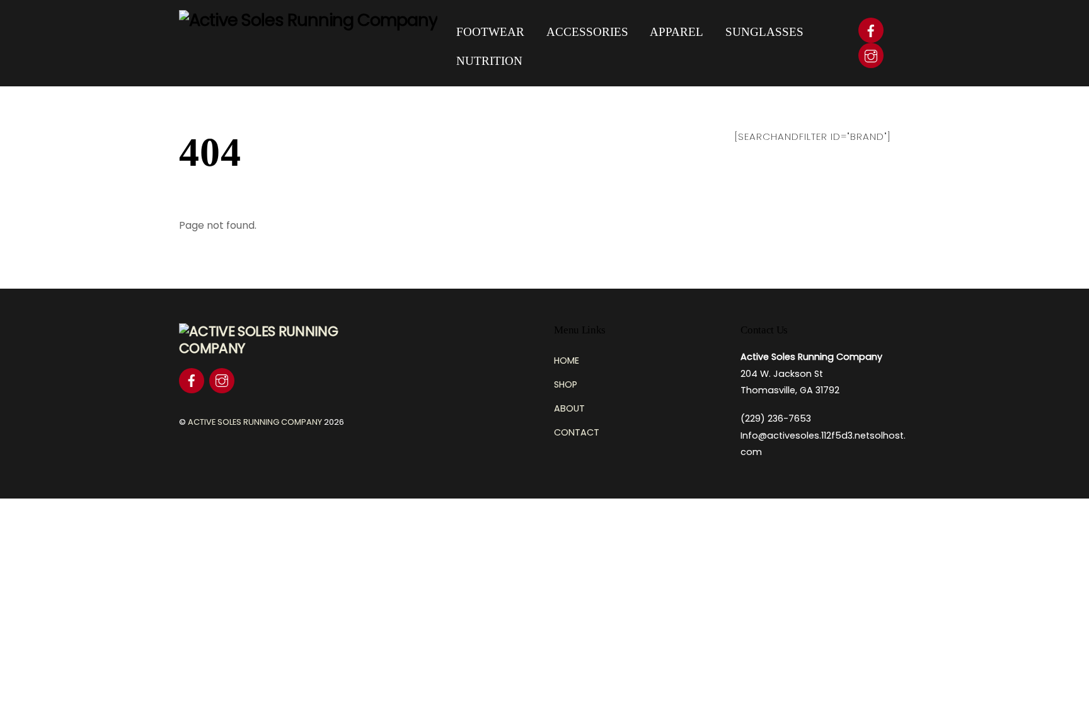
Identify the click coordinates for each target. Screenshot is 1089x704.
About (569, 408)
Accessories (587, 31)
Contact (576, 432)
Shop (565, 384)
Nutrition (489, 60)
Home (566, 360)
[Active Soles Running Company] (308, 20)
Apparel (676, 31)
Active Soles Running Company (255, 422)
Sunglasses (764, 31)
